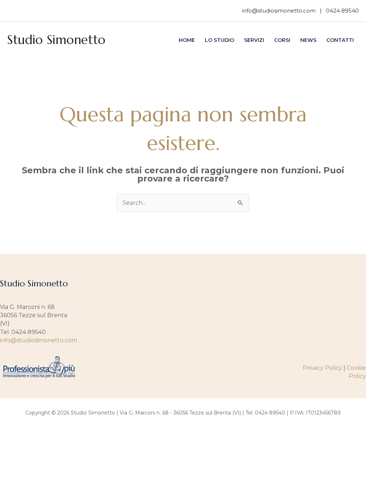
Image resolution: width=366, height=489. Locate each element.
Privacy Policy (322, 367)
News (308, 40)
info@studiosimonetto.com (279, 10)
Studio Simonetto (56, 40)
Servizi (254, 40)
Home (187, 40)
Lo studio (219, 40)
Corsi (282, 40)
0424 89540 (342, 10)
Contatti (340, 40)
